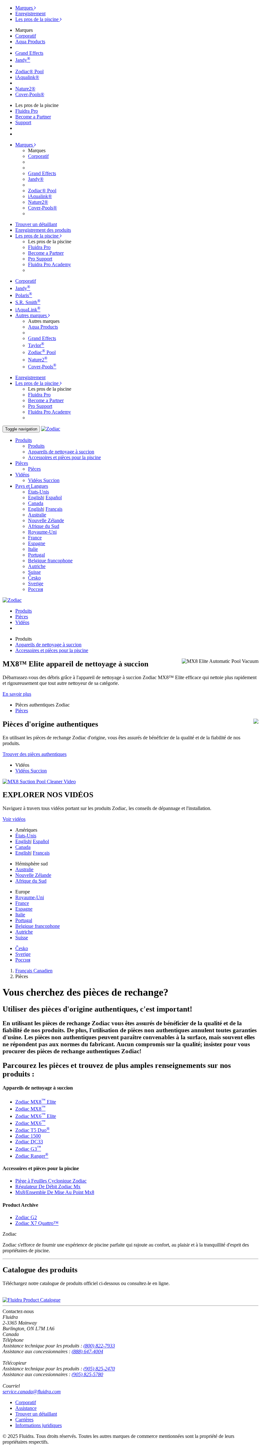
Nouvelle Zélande (46, 520)
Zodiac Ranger (31, 1156)
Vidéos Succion (44, 480)
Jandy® (36, 179)
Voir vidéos (14, 819)
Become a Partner (33, 116)
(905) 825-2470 (99, 1368)
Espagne (36, 543)
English (35, 497)
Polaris (23, 295)
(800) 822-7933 (99, 1345)
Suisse (34, 572)
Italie (33, 549)
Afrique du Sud (43, 526)
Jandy (22, 60)
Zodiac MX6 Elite (35, 1116)
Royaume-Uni (42, 532)
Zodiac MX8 (30, 1109)
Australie (37, 514)
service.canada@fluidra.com (32, 1391)
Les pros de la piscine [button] (37, 235)
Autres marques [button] (31, 315)
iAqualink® (27, 77)
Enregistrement (30, 13)
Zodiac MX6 (30, 1123)
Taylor (36, 345)
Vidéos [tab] (22, 622)
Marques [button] (24, 144)
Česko (34, 577)
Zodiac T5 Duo (32, 1130)
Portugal (36, 555)
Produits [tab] (23, 611)
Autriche (37, 566)
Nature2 (37, 359)
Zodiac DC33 (29, 1141)
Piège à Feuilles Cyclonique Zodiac (51, 1180)
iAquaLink (27, 309)
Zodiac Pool (42, 352)
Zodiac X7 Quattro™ (37, 1223)
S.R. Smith (27, 302)
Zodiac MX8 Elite (35, 1102)
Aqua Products (30, 41)
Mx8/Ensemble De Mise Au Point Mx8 (54, 1192)
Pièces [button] (21, 463)
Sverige (35, 583)
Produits (36, 446)
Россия (35, 589)
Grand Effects (29, 53)
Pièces (34, 469)
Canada (35, 503)
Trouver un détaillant (36, 224)
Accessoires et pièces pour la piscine (64, 457)
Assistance (26, 1408)
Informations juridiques (38, 1425)
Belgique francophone (50, 560)
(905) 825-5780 (87, 1374)
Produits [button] (23, 440)
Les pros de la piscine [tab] (37, 19)
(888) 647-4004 (87, 1351)
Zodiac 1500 (28, 1136)
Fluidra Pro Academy (49, 264)
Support (23, 122)
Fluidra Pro (26, 111)
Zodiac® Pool (29, 71)
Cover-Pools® (29, 94)
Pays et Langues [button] (31, 486)
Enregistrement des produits (43, 230)
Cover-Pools (42, 366)
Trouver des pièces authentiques (35, 754)
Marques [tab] (24, 8)
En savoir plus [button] (17, 694)
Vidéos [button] (22, 474)
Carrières (24, 1419)
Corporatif (25, 36)
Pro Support (40, 258)
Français (54, 509)
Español (54, 497)
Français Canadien (34, 970)
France (35, 537)
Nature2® (25, 88)
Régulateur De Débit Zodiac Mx (48, 1186)
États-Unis (38, 491)
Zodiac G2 (26, 1217)
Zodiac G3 (28, 1149)
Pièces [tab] (21, 616)
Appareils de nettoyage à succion (61, 451)
